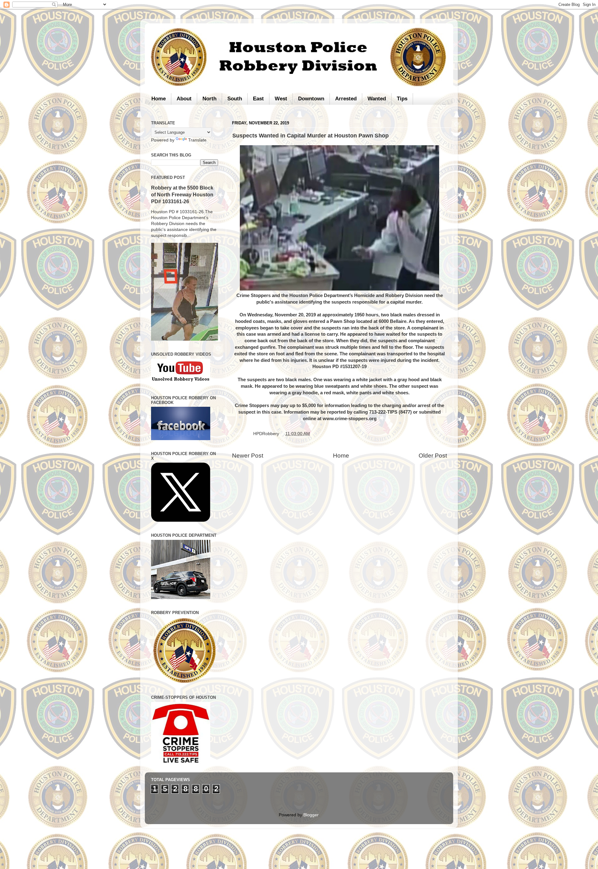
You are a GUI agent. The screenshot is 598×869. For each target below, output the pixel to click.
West (281, 99)
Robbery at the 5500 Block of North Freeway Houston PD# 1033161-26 (182, 194)
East (258, 99)
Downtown (311, 99)
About (184, 99)
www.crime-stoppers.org (350, 418)
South (234, 99)
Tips (402, 99)
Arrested (346, 99)
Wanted (377, 99)
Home (158, 99)
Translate (197, 140)
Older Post (433, 455)
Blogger (310, 815)
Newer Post (247, 455)
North (209, 99)
